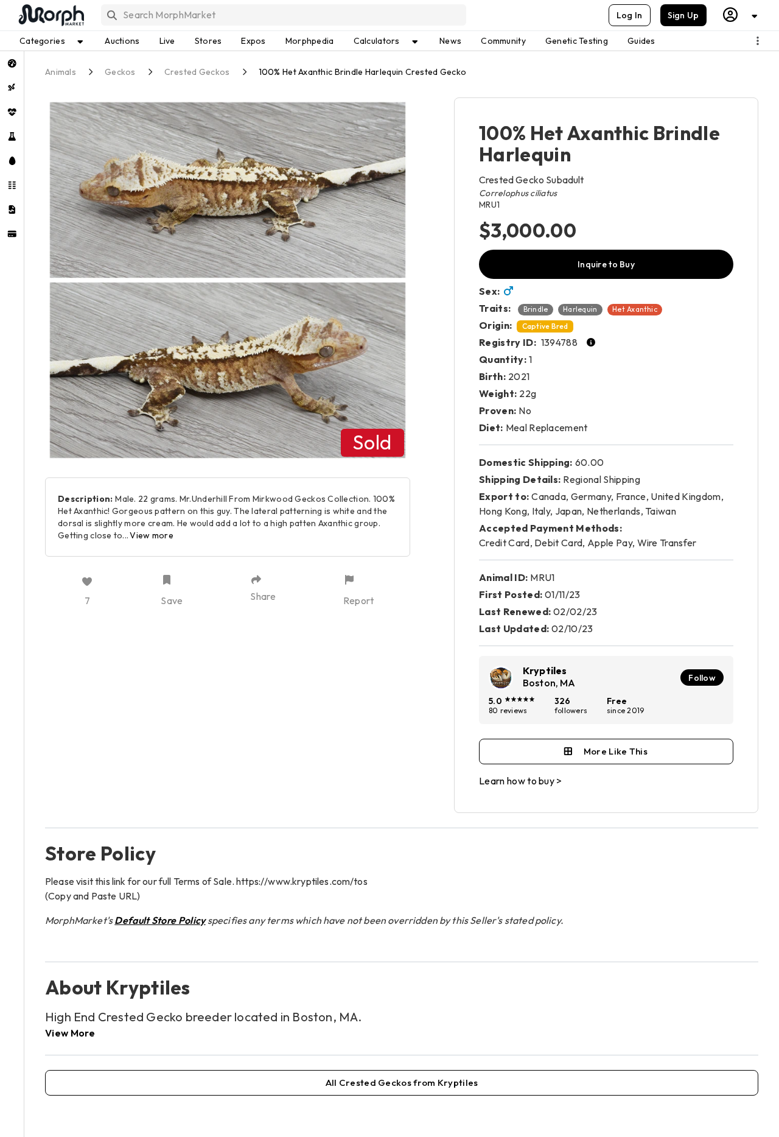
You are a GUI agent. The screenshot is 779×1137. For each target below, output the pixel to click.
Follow (702, 677)
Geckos (120, 71)
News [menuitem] (450, 41)
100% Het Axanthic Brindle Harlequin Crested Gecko (363, 71)
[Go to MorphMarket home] (50, 15)
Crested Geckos (197, 71)
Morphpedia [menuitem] (309, 41)
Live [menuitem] (167, 41)
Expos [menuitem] (253, 41)
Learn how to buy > (520, 781)
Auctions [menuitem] (122, 41)
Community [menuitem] (503, 41)
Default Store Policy (159, 920)
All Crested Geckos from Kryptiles (402, 1082)
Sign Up (683, 15)
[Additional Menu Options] (758, 41)
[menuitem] (12, 63)
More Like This (616, 751)
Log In (630, 15)
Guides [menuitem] (641, 41)
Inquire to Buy (606, 264)
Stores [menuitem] (208, 41)
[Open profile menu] (740, 15)
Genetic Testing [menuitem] (576, 41)
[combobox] (282, 15)
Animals (60, 71)
